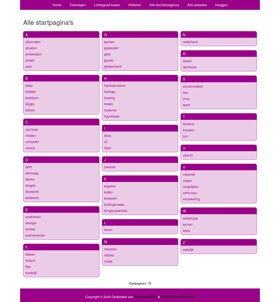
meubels (110, 249)
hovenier (110, 110)
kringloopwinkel (115, 210)
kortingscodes (114, 204)
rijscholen (190, 67)
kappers (110, 186)
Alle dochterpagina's (164, 4)
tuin (185, 136)
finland (30, 260)
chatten (30, 135)
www (186, 230)
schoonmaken (193, 86)
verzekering (191, 199)
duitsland (32, 197)
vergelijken (191, 186)
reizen (187, 60)
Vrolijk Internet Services (178, 297)
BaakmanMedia (145, 297)
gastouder (111, 48)
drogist (30, 185)
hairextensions (114, 85)
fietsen (30, 254)
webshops (190, 218)
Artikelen (134, 4)
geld (107, 54)
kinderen (110, 198)
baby (29, 85)
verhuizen (190, 192)
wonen (188, 224)
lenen (108, 229)
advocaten (33, 41)
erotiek (30, 229)
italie (107, 147)
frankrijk (31, 272)
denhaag (31, 173)
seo (185, 92)
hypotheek (111, 116)
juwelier (110, 167)
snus (186, 98)
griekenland (112, 66)
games (109, 41)
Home (56, 4)
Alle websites (197, 4)
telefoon (189, 123)
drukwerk (32, 191)
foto (28, 266)
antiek (29, 60)
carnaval (31, 129)
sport (186, 104)
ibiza (107, 135)
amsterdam (33, 54)
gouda (108, 60)
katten (108, 192)
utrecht (188, 155)
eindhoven (33, 216)
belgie (29, 104)
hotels (108, 104)
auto (28, 66)
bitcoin (30, 110)
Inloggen (221, 4)
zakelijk (188, 249)
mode (108, 261)
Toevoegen (77, 4)
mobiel (109, 255)
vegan (187, 180)
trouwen (189, 130)
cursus (30, 147)
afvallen (31, 48)
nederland (190, 41)
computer (32, 141)
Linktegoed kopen (107, 4)
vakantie (189, 174)
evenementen (35, 235)
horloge (109, 91)
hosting (109, 97)
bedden (30, 91)
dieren (30, 179)
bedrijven (32, 97)
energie (30, 223)
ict (105, 141)
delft (28, 167)
